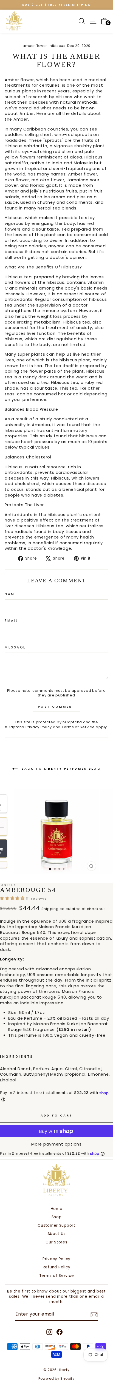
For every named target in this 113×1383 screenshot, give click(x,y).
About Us (56, 1233)
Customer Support (56, 1225)
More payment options (56, 1144)
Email (11, 621)
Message (15, 647)
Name (11, 594)
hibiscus (58, 45)
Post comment (56, 706)
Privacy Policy (39, 727)
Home (57, 1208)
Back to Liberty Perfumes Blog (60, 768)
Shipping (50, 908)
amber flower (34, 45)
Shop (57, 1217)
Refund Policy (56, 1267)
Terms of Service (78, 727)
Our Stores (56, 1242)
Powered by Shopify (56, 1378)
